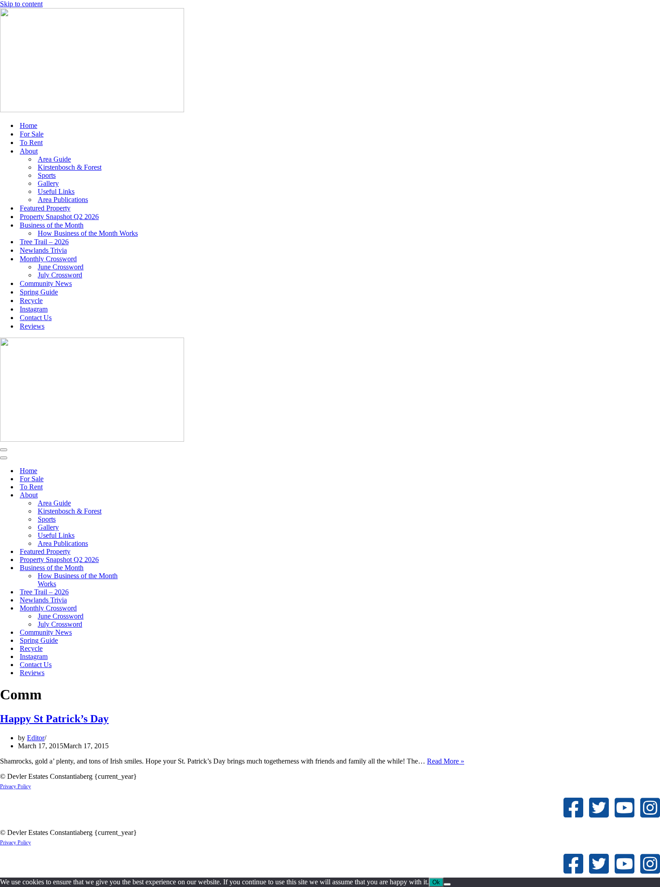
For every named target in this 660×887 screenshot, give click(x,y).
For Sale (32, 134)
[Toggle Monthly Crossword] (157, 608)
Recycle (31, 300)
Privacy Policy (15, 786)
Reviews (32, 326)
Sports (47, 175)
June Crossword (61, 267)
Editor (35, 738)
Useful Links (56, 191)
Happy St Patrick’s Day (54, 719)
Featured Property (45, 208)
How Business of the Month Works (88, 233)
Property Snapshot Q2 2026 (59, 216)
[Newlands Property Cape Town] (92, 110)
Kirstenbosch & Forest (69, 167)
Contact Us (36, 317)
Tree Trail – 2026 (44, 242)
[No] (447, 884)
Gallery (48, 183)
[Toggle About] (157, 495)
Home (28, 125)
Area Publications (63, 199)
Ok (436, 882)
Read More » (445, 761)
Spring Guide (39, 292)
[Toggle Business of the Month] (157, 568)
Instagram (34, 309)
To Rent (31, 142)
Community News (46, 283)
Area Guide (54, 159)
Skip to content (21, 4)
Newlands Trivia (43, 250)
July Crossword (60, 275)
